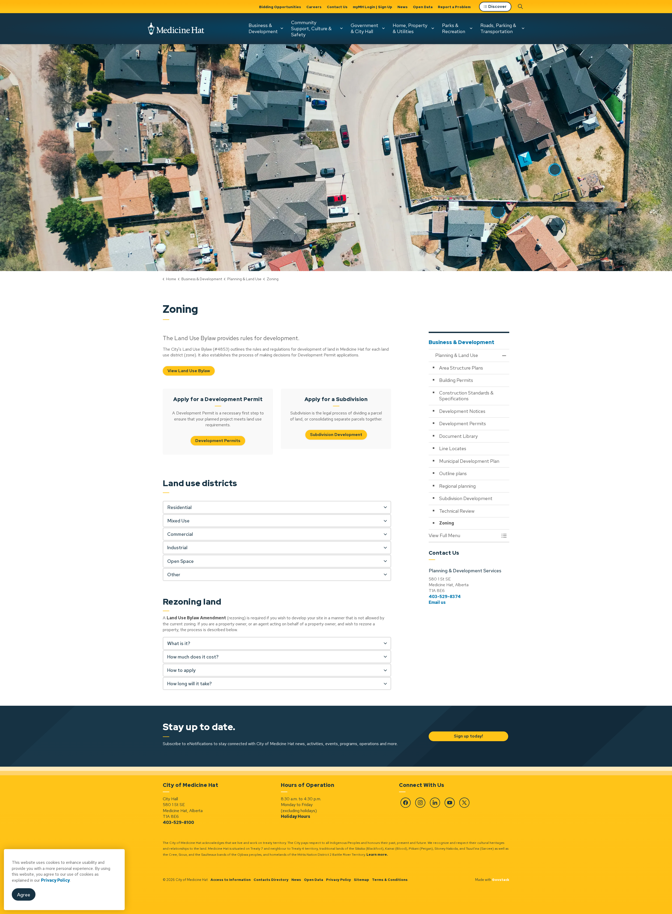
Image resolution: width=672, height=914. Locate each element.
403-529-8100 (178, 822)
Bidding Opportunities (280, 6)
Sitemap (361, 879)
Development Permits (217, 440)
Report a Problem (454, 6)
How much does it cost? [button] (193, 657)
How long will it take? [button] (189, 684)
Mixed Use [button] (178, 521)
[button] (464, 535)
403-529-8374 (445, 596)
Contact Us (337, 6)
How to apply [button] (181, 670)
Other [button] (173, 575)
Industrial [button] (177, 547)
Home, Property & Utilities (410, 28)
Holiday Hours (295, 816)
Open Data (423, 6)
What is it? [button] (178, 643)
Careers (314, 6)
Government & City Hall (364, 28)
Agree (23, 895)
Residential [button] (179, 507)
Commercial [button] (180, 534)
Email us (437, 602)
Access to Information (231, 879)
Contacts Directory (271, 879)
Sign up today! (468, 736)
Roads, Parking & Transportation (498, 28)
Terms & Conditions (390, 879)
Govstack (500, 879)
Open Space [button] (180, 561)
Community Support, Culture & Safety (311, 28)
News (402, 6)
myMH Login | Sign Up (372, 6)
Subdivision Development (336, 434)
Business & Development (263, 28)
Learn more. (377, 854)
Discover (497, 6)
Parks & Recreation (453, 28)
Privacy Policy (55, 880)
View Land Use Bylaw (188, 370)
